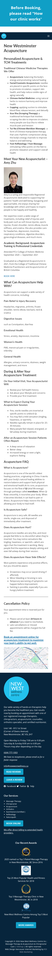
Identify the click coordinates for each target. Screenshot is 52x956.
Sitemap (20, 946)
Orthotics (10, 809)
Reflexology (11, 814)
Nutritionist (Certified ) (15, 812)
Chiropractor (11, 804)
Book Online (13, 823)
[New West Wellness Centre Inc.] (3, 36)
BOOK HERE (9, 276)
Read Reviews (13, 771)
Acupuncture (11, 806)
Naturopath (11, 817)
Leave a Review (14, 779)
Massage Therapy (13, 801)
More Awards (26, 925)
